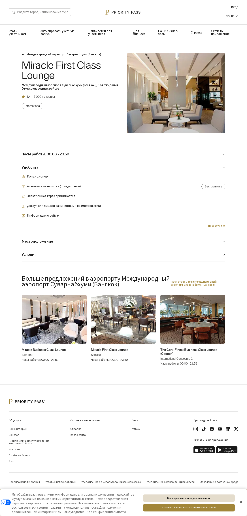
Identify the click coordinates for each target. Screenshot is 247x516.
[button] (173, 128)
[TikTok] (204, 429)
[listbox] (232, 16)
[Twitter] (236, 429)
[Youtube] (220, 429)
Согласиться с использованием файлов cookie (188, 507)
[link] (204, 450)
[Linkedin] (228, 429)
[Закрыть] (241, 502)
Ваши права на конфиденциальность (188, 498)
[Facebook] (212, 429)
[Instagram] (195, 429)
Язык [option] (230, 16)
